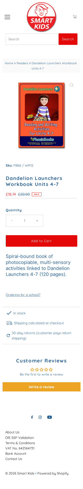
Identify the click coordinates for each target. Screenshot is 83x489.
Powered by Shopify (52, 473)
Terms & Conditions (20, 443)
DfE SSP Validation (19, 438)
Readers (22, 63)
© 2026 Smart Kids (19, 473)
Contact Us (13, 459)
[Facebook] (32, 417)
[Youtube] (49, 417)
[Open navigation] (7, 17)
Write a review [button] (41, 387)
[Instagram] (40, 417)
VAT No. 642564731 (19, 448)
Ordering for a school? (23, 295)
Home (9, 63)
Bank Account (15, 453)
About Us (12, 432)
